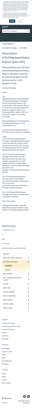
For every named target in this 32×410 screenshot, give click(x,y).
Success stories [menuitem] (7, 351)
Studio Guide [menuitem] (7, 308)
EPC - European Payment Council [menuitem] (12, 279)
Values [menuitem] (4, 377)
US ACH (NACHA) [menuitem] (9, 296)
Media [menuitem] (4, 358)
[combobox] (14, 31)
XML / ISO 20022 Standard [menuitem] (12, 258)
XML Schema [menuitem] (7, 274)
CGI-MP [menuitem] (5, 284)
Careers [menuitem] (4, 373)
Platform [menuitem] (4, 332)
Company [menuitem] (5, 370)
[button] (28, 258)
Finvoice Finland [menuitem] (8, 292)
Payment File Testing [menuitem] (8, 323)
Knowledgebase (8, 44)
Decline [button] (20, 21)
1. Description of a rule (8, 230)
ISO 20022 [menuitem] (5, 339)
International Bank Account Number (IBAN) (13, 248)
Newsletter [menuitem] (5, 364)
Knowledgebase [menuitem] (7, 361)
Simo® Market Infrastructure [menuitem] (11, 326)
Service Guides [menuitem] (8, 304)
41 (3, 234)
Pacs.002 (27, 132)
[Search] (28, 31)
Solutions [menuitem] (5, 319)
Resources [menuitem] (5, 344)
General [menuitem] (8, 270)
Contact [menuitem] (4, 380)
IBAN (3, 239)
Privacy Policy (14, 10)
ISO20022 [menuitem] (8, 266)
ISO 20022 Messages (9, 48)
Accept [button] (12, 21)
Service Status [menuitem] (6, 383)
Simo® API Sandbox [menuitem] (8, 329)
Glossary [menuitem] (6, 254)
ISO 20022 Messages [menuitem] (10, 262)
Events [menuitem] (4, 354)
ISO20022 (23, 48)
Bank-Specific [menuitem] (8, 300)
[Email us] (28, 396)
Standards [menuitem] (5, 336)
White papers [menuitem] (6, 348)
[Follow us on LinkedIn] (24, 396)
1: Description (6, 243)
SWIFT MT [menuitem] (7, 288)
